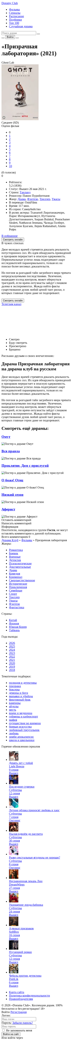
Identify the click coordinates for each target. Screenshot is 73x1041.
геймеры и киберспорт (23, 716)
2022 (12, 656)
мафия (13, 719)
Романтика (16, 550)
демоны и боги (18, 692)
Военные (15, 556)
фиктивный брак (20, 699)
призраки (15, 686)
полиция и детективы (23, 682)
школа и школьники (21, 740)
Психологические (20, 563)
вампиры (15, 703)
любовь (14, 733)
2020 (12, 663)
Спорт (13, 593)
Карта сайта (16, 992)
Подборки (15, 19)
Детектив (15, 560)
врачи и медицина (20, 713)
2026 (12, 643)
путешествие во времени (25, 723)
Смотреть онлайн (13, 300)
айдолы (14, 706)
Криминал (15, 577)
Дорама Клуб (9, 540)
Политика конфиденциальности (29, 995)
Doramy (9, 3)
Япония (14, 623)
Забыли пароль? (22, 1022)
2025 (12, 646)
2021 (12, 659)
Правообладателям (21, 998)
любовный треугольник (24, 730)
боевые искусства (20, 726)
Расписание (16, 16)
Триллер (44, 199)
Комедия (14, 573)
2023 (12, 653)
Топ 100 (14, 23)
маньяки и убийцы (21, 696)
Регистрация (18, 1012)
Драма (22, 199)
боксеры (14, 689)
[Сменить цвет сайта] (2, 37)
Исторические (18, 583)
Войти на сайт (11, 1034)
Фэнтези (32, 199)
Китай (13, 620)
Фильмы (14, 9)
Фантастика (16, 607)
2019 (12, 666)
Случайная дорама (21, 26)
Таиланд (25, 192)
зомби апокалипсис (21, 736)
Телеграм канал (11, 304)
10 (10, 166)
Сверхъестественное (22, 580)
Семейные (15, 590)
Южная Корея (18, 626)
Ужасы (56, 199)
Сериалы (14, 12)
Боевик (13, 553)
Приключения (18, 587)
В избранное (9, 235)
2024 (12, 649)
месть (12, 709)
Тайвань (14, 630)
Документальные (20, 566)
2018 (12, 670)
